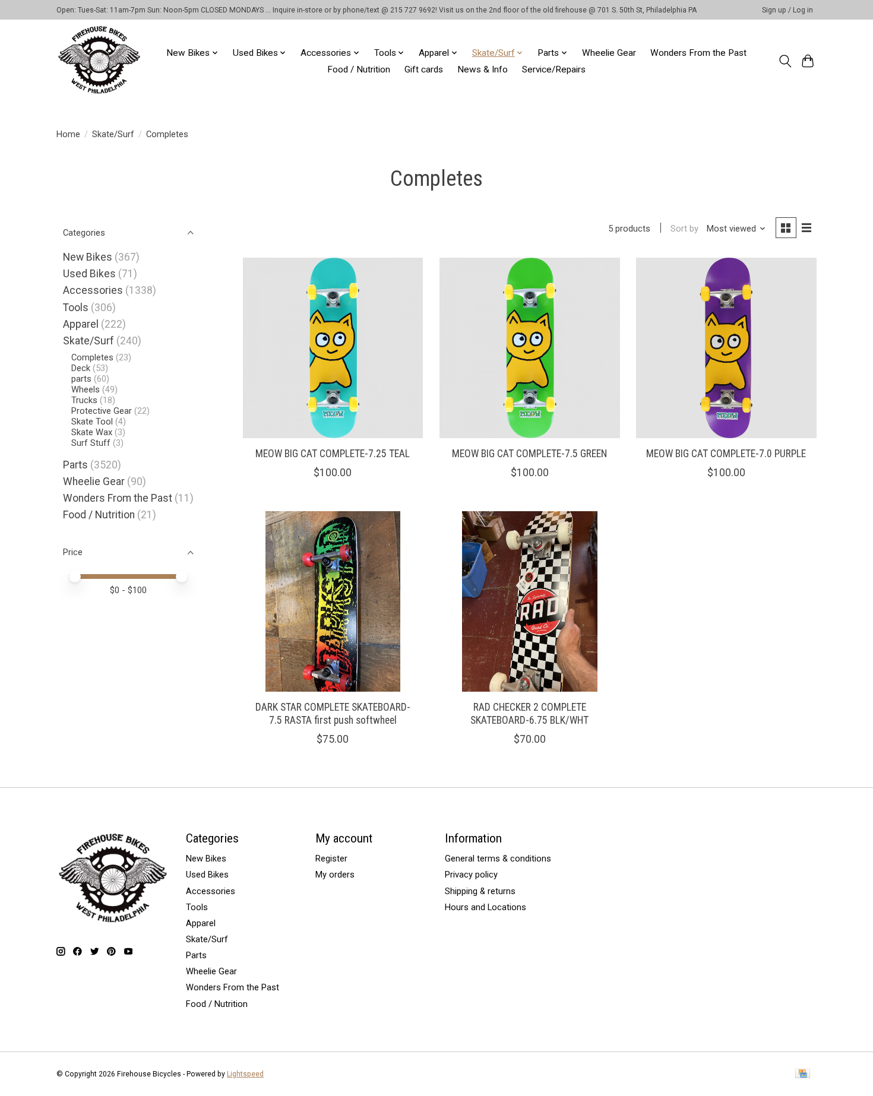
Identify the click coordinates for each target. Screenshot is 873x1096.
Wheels (85, 389)
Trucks (84, 400)
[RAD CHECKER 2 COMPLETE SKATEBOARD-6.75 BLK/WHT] (529, 601)
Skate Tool (92, 421)
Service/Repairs (554, 69)
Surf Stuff (90, 443)
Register (331, 858)
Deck (80, 368)
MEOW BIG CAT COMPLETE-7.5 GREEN (529, 454)
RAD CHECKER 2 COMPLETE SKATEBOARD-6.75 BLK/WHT (529, 713)
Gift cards (423, 69)
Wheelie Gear (609, 52)
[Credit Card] (802, 1074)
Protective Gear (101, 411)
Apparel (81, 324)
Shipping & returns (480, 891)
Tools (75, 307)
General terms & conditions (498, 858)
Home (68, 134)
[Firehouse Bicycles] (99, 61)
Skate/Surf (113, 134)
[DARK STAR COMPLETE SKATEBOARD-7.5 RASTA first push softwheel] (333, 601)
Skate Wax (91, 432)
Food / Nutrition (358, 69)
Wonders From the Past (698, 52)
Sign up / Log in (787, 10)
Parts (75, 465)
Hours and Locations (485, 907)
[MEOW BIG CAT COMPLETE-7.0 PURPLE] (726, 348)
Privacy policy (471, 874)
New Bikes (87, 257)
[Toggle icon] (784, 61)
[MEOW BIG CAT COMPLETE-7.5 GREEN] (529, 348)
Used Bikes (89, 274)
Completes (92, 357)
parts (81, 378)
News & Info (482, 69)
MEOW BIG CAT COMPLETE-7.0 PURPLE (726, 454)
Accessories (93, 290)
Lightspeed (245, 1074)
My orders (335, 874)
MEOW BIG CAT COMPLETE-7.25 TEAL (332, 454)
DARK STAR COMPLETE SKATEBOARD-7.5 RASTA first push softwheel (332, 713)
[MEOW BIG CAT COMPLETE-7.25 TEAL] (333, 348)
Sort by (684, 228)
